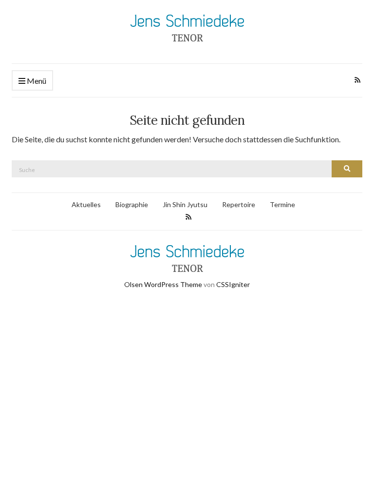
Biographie (131, 204)
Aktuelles (86, 204)
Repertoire (238, 204)
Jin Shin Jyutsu (185, 204)
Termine (282, 204)
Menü (35, 80)
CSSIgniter (233, 284)
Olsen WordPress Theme (163, 284)
